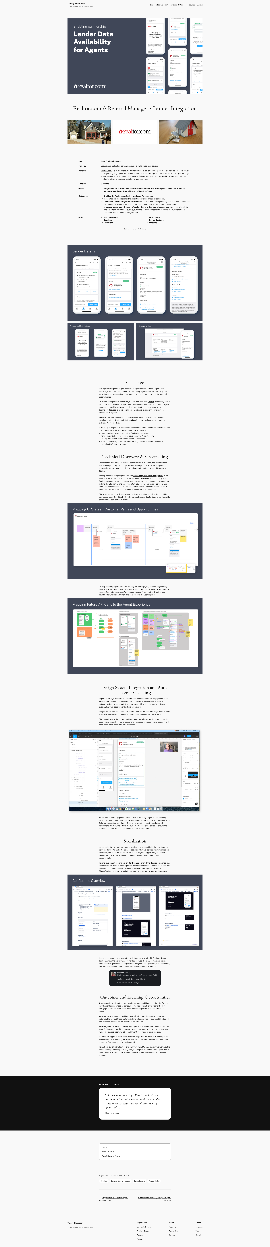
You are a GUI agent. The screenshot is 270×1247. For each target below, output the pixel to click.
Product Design (154, 1181)
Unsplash (118, 1156)
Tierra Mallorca (107, 1156)
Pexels (112, 1151)
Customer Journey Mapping (120, 1181)
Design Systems (139, 1181)
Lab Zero (126, 1176)
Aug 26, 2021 (103, 1176)
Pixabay (104, 1151)
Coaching (104, 1181)
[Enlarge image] (108, 122)
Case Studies (117, 1176)
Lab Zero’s (133, 420)
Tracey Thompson (76, 3)
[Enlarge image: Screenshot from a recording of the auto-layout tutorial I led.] (200, 731)
